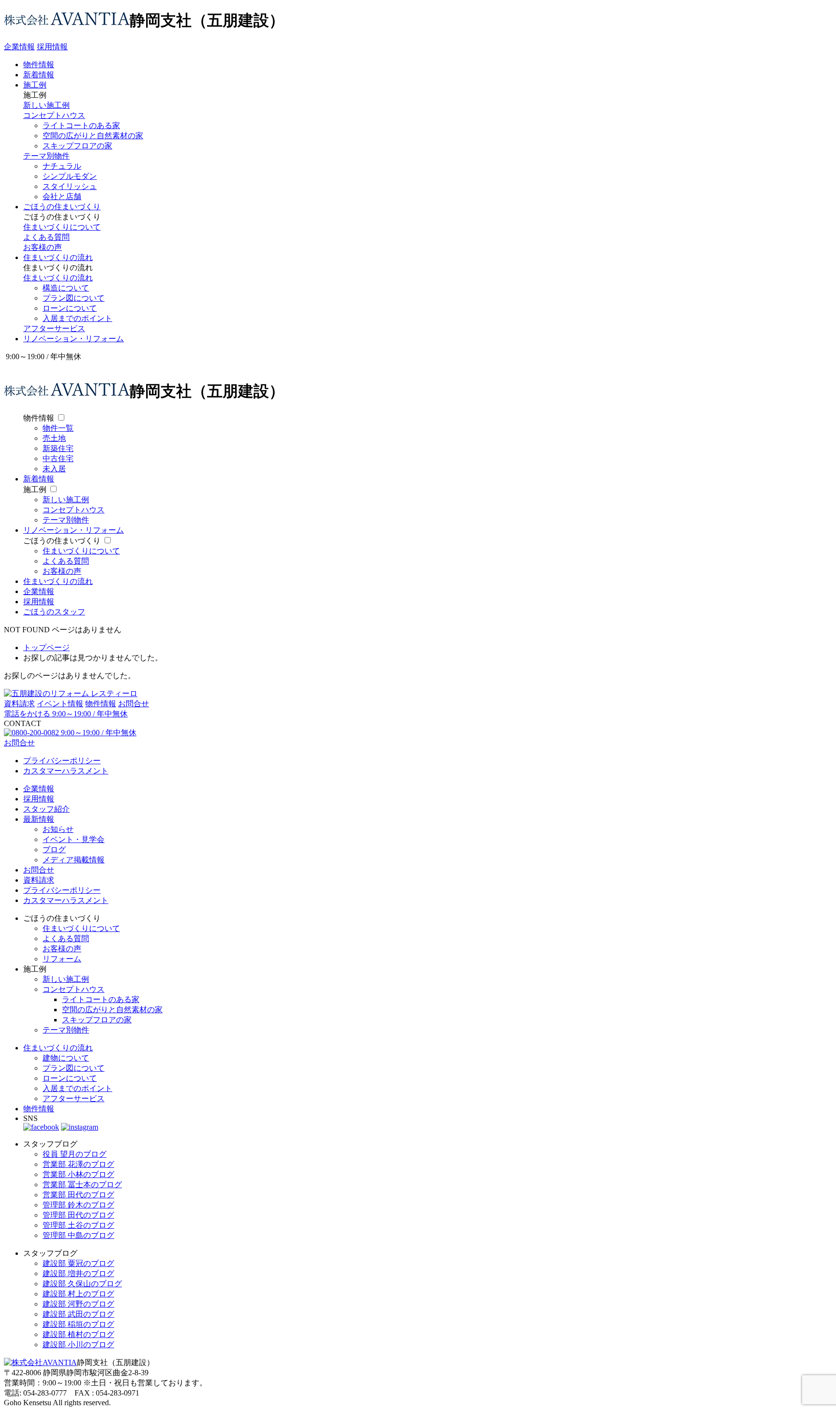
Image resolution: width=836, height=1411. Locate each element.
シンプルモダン (70, 176)
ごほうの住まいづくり (62, 207)
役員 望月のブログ (74, 1154)
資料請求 (19, 703)
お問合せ (133, 703)
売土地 (54, 438)
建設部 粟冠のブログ (78, 1263)
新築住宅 (58, 448)
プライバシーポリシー (62, 760)
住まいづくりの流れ (58, 257)
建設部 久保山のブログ (82, 1284)
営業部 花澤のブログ (78, 1164)
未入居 (54, 469)
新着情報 (38, 75)
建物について (66, 1058)
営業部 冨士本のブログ (82, 1184)
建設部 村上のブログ (78, 1294)
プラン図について (73, 298)
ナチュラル (62, 166)
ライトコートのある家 (81, 125)
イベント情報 (60, 703)
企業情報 (19, 47)
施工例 (34, 85)
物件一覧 (58, 428)
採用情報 (52, 47)
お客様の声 (42, 247)
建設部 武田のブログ (78, 1314)
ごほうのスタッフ (54, 612)
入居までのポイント (77, 318)
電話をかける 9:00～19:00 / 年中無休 (66, 714)
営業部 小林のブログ (78, 1174)
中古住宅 (58, 458)
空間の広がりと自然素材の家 (93, 135)
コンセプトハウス (54, 115)
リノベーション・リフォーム (73, 339)
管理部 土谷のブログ (78, 1225)
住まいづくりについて (62, 227)
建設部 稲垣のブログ (78, 1324)
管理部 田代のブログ (78, 1215)
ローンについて (70, 308)
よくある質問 (46, 237)
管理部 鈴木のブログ (78, 1205)
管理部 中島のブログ (78, 1235)
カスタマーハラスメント (65, 771)
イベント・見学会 (73, 839)
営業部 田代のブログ (78, 1195)
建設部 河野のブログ (78, 1304)
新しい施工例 (46, 105)
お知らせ (58, 829)
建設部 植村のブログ (78, 1334)
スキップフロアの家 (77, 146)
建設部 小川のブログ (78, 1344)
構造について (66, 288)
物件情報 (38, 64)
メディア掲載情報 (73, 860)
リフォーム (62, 959)
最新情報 (38, 819)
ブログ (54, 849)
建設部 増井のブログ (78, 1273)
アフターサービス (54, 328)
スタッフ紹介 (46, 809)
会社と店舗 (62, 196)
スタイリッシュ (70, 186)
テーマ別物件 (46, 156)
